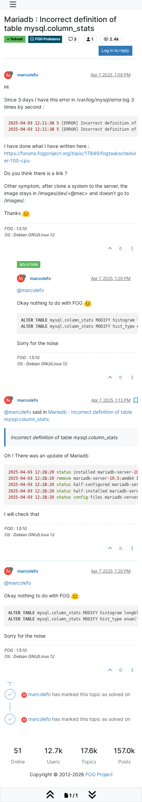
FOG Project (99, 774)
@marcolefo (30, 290)
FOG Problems (47, 39)
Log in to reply (115, 50)
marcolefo (27, 74)
